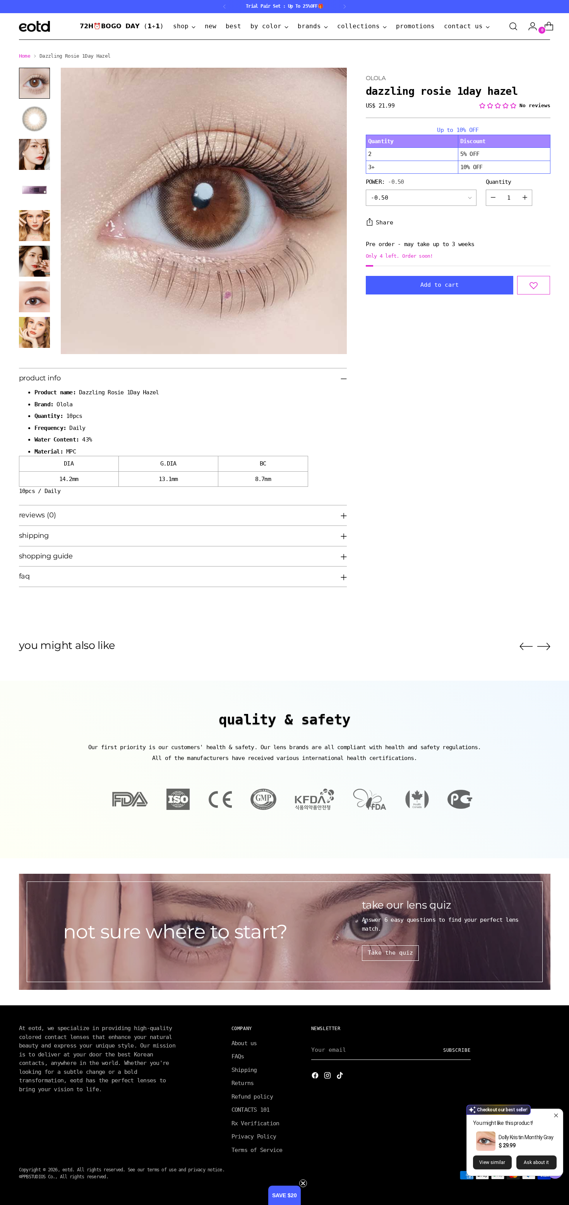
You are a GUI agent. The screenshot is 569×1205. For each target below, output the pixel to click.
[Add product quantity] (525, 197)
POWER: (385, 181)
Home (24, 56)
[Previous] (224, 6)
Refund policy (252, 1096)
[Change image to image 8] (34, 332)
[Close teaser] (303, 1183)
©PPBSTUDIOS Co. (37, 1176)
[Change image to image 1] (34, 83)
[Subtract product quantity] (493, 197)
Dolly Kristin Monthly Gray (526, 1137)
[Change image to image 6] (34, 261)
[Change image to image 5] (34, 225)
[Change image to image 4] (34, 190)
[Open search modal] (513, 26)
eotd (67, 1169)
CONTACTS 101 (250, 1109)
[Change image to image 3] (34, 154)
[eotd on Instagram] (328, 1076)
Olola (376, 78)
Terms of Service (257, 1150)
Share (384, 222)
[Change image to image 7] (34, 296)
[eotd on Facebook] (315, 1076)
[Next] (344, 6)
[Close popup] (556, 1115)
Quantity (498, 181)
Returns (242, 1083)
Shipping (244, 1069)
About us (244, 1043)
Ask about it (536, 1162)
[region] (458, 150)
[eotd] (34, 26)
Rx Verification (255, 1123)
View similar (492, 1162)
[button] (284, 1195)
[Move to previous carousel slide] (526, 646)
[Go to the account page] (529, 26)
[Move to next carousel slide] (543, 646)
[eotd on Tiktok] (340, 1076)
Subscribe (457, 1050)
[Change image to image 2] (34, 118)
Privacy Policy (253, 1136)
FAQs (237, 1056)
